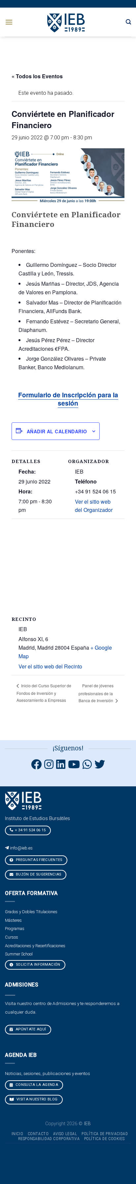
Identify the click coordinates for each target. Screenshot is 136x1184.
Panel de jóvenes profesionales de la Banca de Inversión (96, 693)
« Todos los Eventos (37, 76)
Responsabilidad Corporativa (49, 1138)
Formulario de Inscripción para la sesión (68, 399)
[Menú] (9, 22)
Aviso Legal (65, 1133)
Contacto (38, 1133)
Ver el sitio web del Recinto (50, 666)
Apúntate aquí (30, 1029)
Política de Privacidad (105, 1133)
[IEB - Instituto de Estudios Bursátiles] (66, 22)
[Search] (128, 22)
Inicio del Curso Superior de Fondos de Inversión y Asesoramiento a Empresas (44, 692)
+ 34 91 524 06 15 (30, 830)
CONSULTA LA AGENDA (36, 1085)
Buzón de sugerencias (38, 874)
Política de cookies (104, 1138)
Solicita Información (37, 964)
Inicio (17, 1133)
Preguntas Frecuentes (38, 860)
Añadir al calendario (57, 431)
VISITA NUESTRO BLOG (37, 1099)
